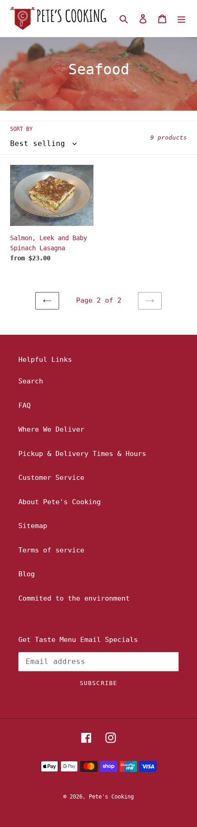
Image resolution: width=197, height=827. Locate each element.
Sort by (21, 129)
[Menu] (181, 18)
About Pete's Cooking (59, 502)
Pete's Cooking (111, 796)
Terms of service (51, 550)
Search (30, 381)
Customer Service (51, 477)
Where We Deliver (51, 429)
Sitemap (32, 526)
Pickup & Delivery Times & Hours (82, 454)
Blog (26, 574)
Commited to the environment (74, 598)
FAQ (24, 405)
